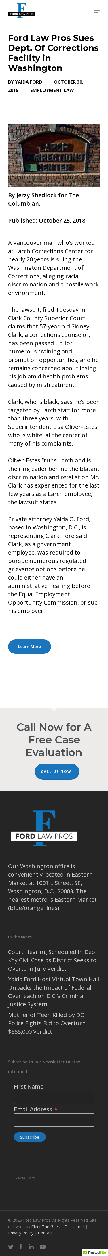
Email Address (36, 1109)
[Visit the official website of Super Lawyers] (25, 1163)
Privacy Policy (21, 1233)
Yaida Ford (28, 82)
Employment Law (52, 90)
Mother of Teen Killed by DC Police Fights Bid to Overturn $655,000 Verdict (47, 1023)
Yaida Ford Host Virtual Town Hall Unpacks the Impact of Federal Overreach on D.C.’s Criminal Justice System (53, 991)
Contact (45, 1233)
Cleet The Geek (45, 1226)
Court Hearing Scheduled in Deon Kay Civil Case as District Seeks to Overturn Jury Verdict (53, 960)
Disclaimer (75, 1226)
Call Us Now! (57, 771)
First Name (28, 1086)
